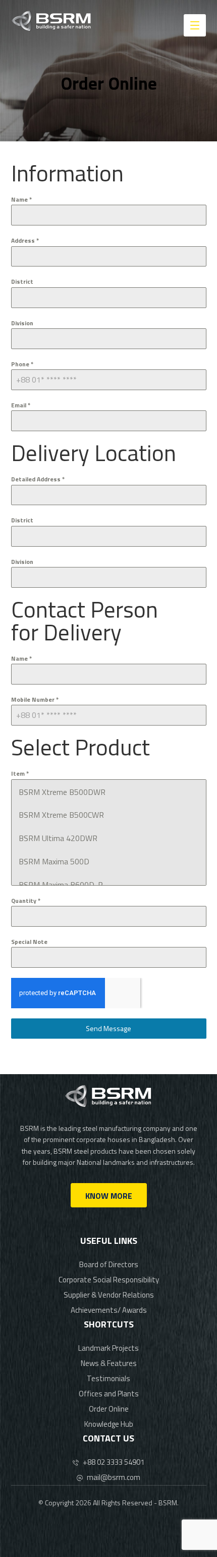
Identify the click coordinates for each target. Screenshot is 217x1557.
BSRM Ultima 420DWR (58, 838)
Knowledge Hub (108, 1424)
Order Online (109, 1409)
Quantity (25, 900)
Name (21, 199)
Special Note (29, 941)
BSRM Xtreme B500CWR (61, 815)
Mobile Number (35, 699)
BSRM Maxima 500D (54, 861)
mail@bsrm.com (113, 1477)
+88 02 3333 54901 (113, 1462)
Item (20, 773)
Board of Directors (108, 1264)
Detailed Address (38, 479)
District (22, 281)
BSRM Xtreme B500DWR (62, 792)
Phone (22, 364)
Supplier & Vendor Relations (109, 1295)
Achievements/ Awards (109, 1310)
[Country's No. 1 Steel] (51, 20)
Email (20, 405)
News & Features (109, 1363)
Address (25, 240)
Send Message (108, 1028)
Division (22, 323)
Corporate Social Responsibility (109, 1279)
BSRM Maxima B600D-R (61, 885)
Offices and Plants (109, 1393)
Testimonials (108, 1378)
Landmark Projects (108, 1348)
